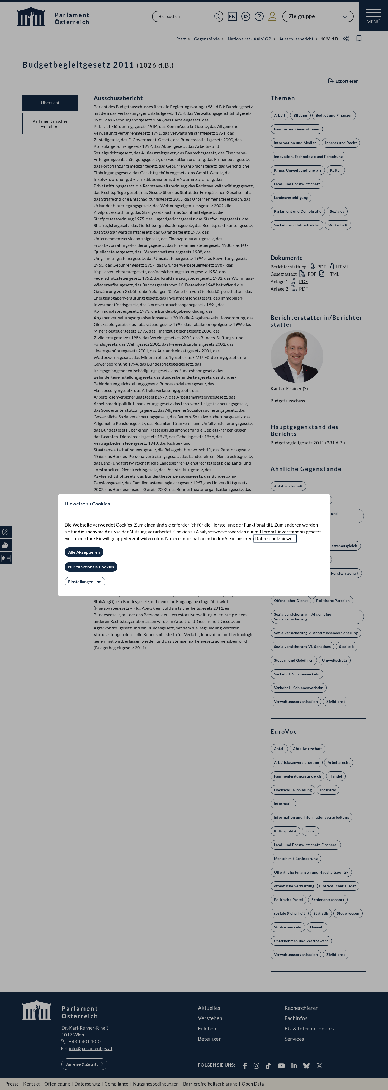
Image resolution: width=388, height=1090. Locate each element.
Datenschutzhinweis (275, 538)
